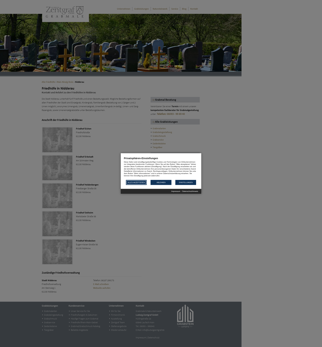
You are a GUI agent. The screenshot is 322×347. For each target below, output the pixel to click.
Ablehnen (161, 182)
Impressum (175, 191)
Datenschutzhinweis (190, 191)
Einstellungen (186, 182)
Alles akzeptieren (136, 182)
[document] (161, 168)
